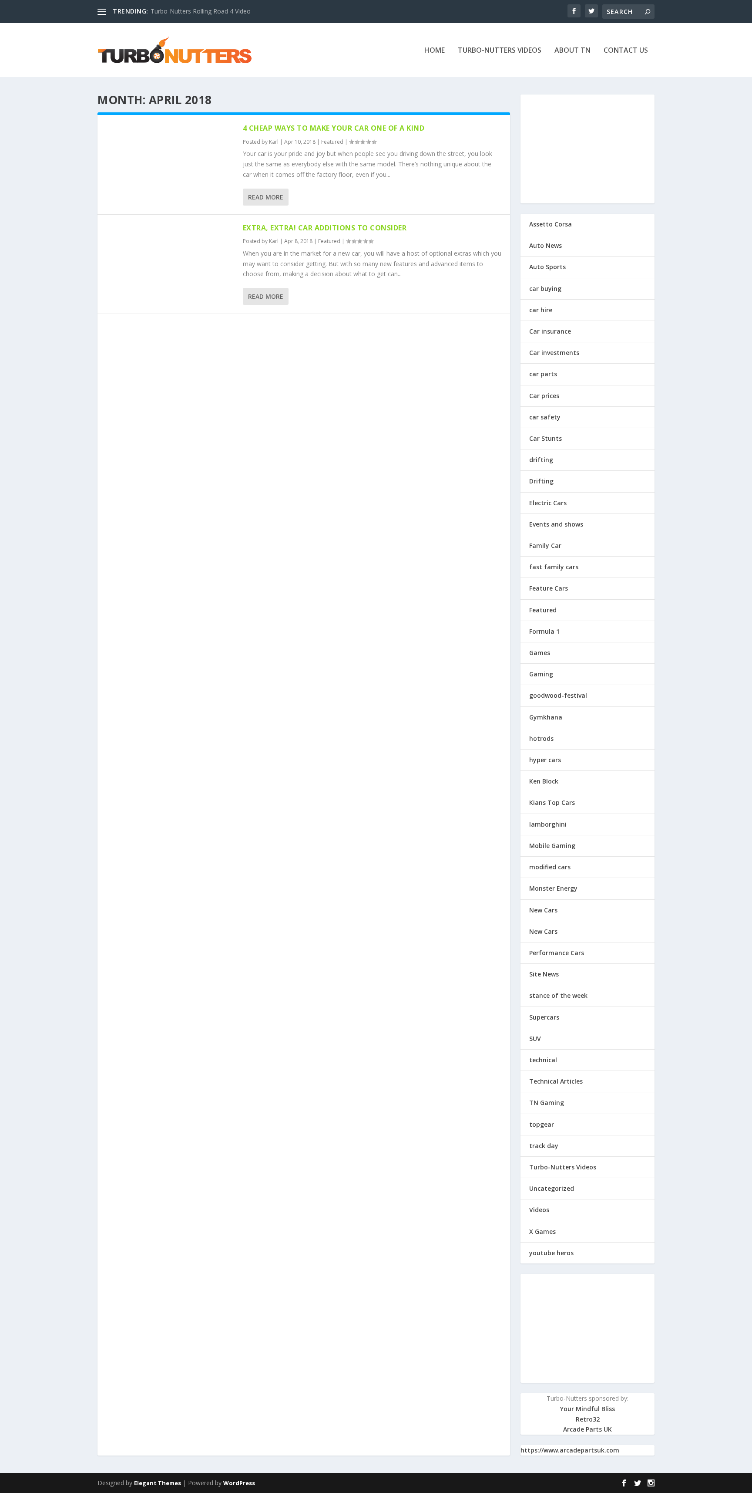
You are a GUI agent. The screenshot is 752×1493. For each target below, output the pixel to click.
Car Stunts (545, 438)
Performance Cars (556, 953)
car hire (540, 310)
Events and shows (556, 524)
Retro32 (588, 1419)
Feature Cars (548, 588)
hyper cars (545, 760)
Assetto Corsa (550, 224)
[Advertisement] (587, 149)
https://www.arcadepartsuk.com (569, 1450)
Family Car (545, 545)
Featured (332, 141)
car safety (545, 417)
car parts (543, 374)
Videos (539, 1210)
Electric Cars (548, 503)
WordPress (239, 1483)
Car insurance (550, 331)
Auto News (545, 245)
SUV (535, 1038)
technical (543, 1060)
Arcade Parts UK (587, 1429)
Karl (274, 141)
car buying (545, 288)
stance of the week (558, 995)
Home (434, 51)
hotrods (541, 738)
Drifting (541, 481)
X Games (542, 1231)
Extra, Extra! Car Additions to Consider (325, 228)
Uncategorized (551, 1188)
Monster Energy (553, 888)
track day (543, 1146)
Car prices (544, 396)
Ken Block (543, 781)
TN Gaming (546, 1102)
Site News (544, 974)
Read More (265, 197)
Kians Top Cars (552, 802)
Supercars (544, 1017)
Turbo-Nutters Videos (499, 51)
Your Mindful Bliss (587, 1409)
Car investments (554, 352)
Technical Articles (556, 1081)
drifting (541, 460)
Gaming (541, 674)
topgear (541, 1124)
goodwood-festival (558, 695)
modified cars (550, 867)
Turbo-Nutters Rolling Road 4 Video (201, 11)
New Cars (543, 910)
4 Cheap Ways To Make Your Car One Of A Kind (334, 128)
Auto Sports (547, 267)
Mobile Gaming (552, 845)
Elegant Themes (157, 1483)
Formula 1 (544, 631)
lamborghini (548, 824)
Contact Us (626, 51)
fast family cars (553, 567)
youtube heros (551, 1253)
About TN (572, 51)
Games (539, 653)
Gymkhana (545, 717)
